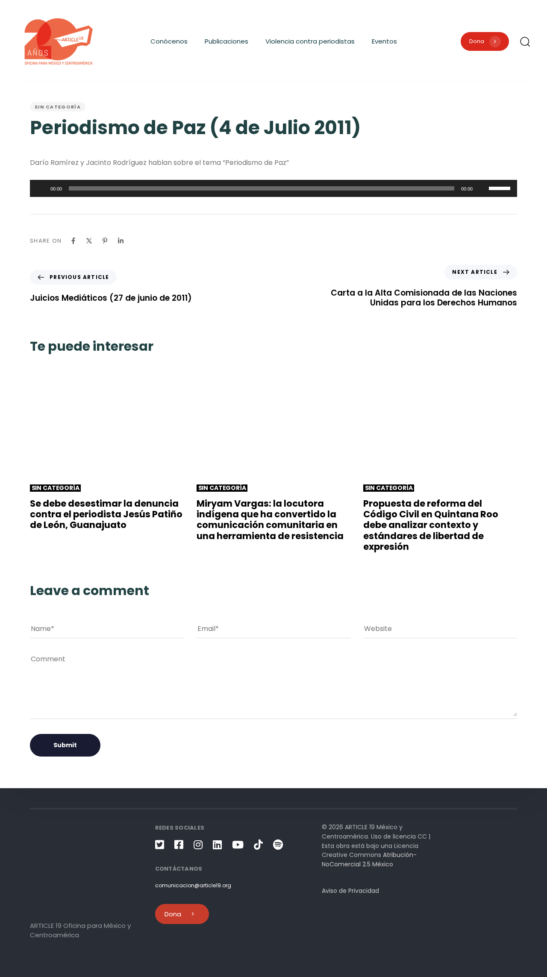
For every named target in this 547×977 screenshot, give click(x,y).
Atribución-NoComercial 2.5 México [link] (369, 859)
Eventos (384, 41)
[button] (525, 41)
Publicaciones (226, 41)
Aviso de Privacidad (350, 890)
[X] (89, 241)
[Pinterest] (105, 241)
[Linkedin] (121, 241)
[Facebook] (73, 241)
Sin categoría (58, 106)
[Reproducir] (41, 188)
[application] (273, 188)
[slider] (501, 187)
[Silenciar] (482, 188)
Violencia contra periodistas (310, 41)
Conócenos (169, 41)
